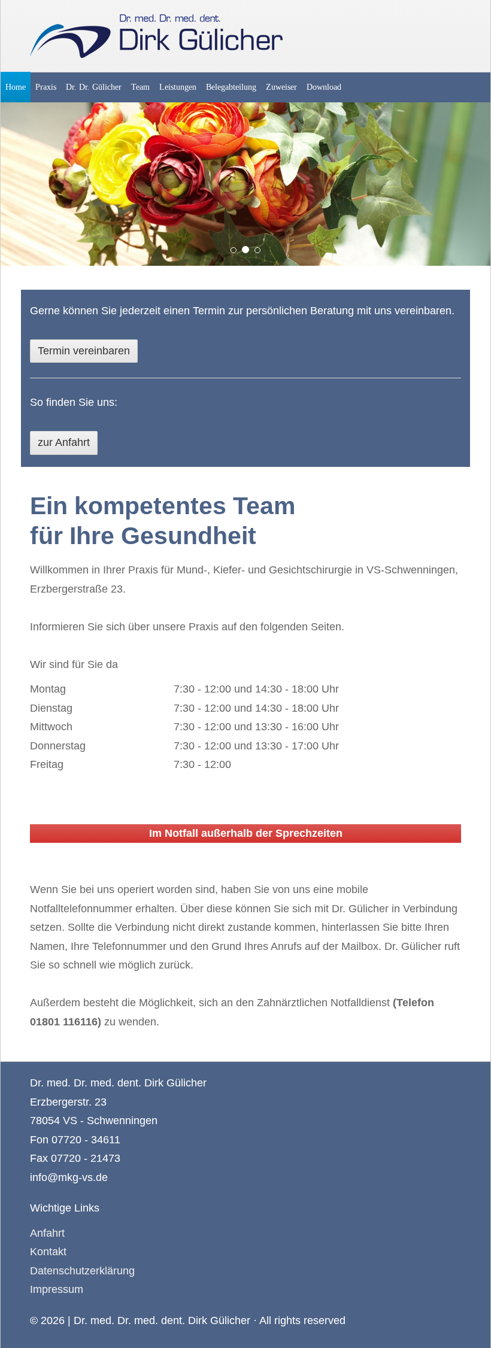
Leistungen (177, 87)
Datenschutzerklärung (82, 1271)
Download (324, 87)
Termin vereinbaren (84, 351)
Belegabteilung (231, 87)
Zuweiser (281, 87)
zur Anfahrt (64, 442)
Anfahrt (47, 1233)
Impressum (56, 1289)
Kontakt (48, 1252)
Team (140, 87)
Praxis (45, 87)
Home (15, 87)
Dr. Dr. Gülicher (94, 87)
